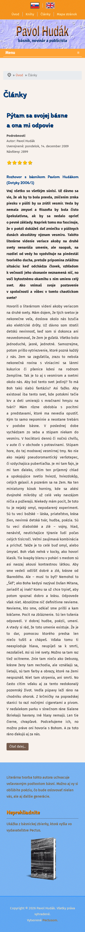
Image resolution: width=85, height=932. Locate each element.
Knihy (30, 14)
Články (45, 14)
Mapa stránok (67, 14)
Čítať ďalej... (17, 746)
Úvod (15, 14)
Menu (42, 52)
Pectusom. (50, 920)
